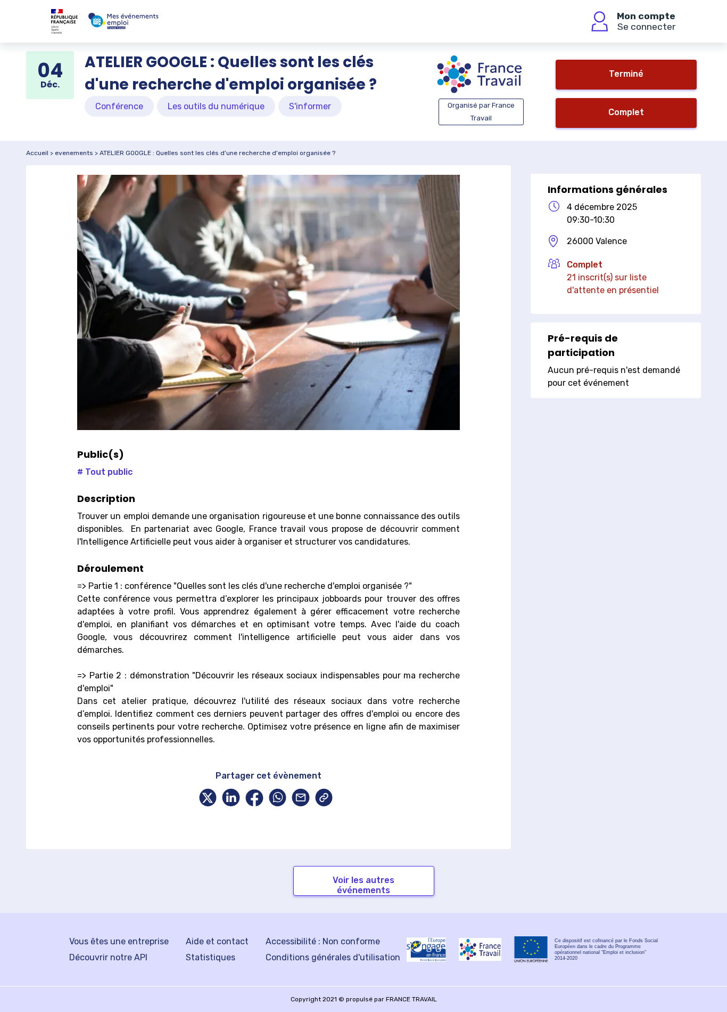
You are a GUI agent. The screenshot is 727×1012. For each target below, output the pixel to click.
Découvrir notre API (108, 957)
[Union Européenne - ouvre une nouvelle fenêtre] (531, 949)
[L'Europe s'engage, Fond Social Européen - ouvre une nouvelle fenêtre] (426, 949)
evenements (74, 153)
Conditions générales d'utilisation (333, 957)
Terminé (626, 74)
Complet (626, 112)
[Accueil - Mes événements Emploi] (123, 21)
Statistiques (210, 957)
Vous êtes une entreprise (119, 941)
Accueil (37, 153)
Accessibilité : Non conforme (323, 941)
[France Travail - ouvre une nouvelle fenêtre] (480, 949)
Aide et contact (217, 941)
